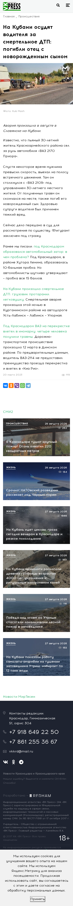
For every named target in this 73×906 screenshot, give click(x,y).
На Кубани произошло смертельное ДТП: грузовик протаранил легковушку (33, 294)
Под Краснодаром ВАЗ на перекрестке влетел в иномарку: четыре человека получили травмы (36, 331)
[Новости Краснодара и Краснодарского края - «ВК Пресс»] (12, 6)
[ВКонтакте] (5, 385)
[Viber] (16, 385)
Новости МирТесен (19, 697)
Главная (9, 16)
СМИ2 (8, 412)
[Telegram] (28, 385)
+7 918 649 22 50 (34, 731)
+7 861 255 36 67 (33, 741)
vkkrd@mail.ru (21, 751)
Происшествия (29, 16)
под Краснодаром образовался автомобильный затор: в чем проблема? (35, 251)
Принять (37, 899)
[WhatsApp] (22, 385)
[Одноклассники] (11, 385)
